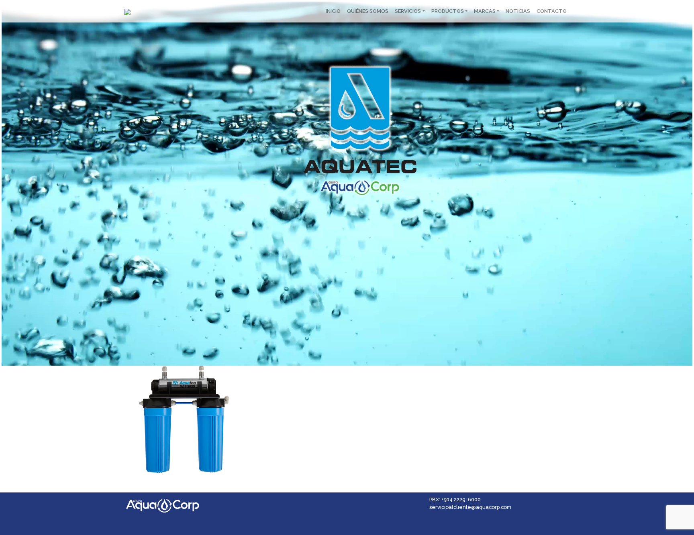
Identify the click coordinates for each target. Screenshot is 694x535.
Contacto (552, 11)
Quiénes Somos (367, 11)
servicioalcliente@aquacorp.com (470, 507)
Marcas (485, 11)
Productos (447, 11)
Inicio (333, 11)
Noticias (518, 11)
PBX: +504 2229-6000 (455, 499)
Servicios (408, 11)
